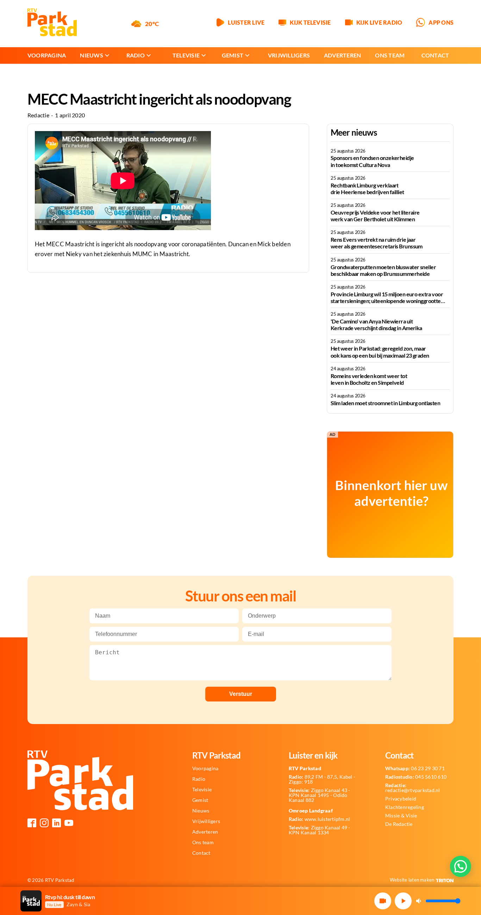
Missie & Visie (401, 815)
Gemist (232, 55)
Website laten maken (412, 880)
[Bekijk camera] (382, 900)
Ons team (390, 55)
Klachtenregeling (404, 807)
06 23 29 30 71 (415, 768)
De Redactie (399, 824)
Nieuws (91, 55)
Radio (135, 55)
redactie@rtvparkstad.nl (412, 788)
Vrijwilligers (289, 55)
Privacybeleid (400, 798)
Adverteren (342, 55)
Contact (435, 55)
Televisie (186, 55)
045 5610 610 (415, 776)
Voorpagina (46, 55)
